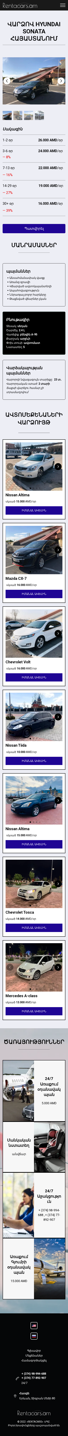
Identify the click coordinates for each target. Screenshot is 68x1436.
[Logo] (34, 1412)
